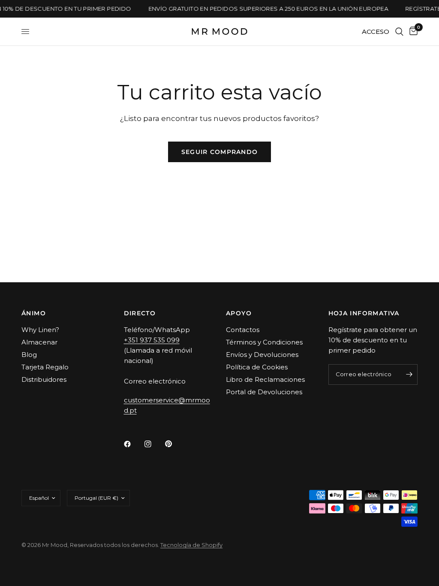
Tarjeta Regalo (45, 367)
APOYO (239, 313)
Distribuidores (43, 379)
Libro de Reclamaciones (265, 379)
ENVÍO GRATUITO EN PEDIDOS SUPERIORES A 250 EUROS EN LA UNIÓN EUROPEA (266, 9)
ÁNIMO (33, 313)
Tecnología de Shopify (191, 544)
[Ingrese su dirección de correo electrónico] (409, 374)
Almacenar (39, 342)
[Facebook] (133, 444)
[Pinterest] (174, 444)
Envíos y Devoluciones (262, 354)
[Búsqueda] (399, 31)
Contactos (242, 330)
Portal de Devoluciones (264, 392)
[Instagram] (153, 444)
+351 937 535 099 (152, 340)
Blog (29, 354)
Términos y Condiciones (264, 342)
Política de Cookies (257, 367)
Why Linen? (40, 330)
